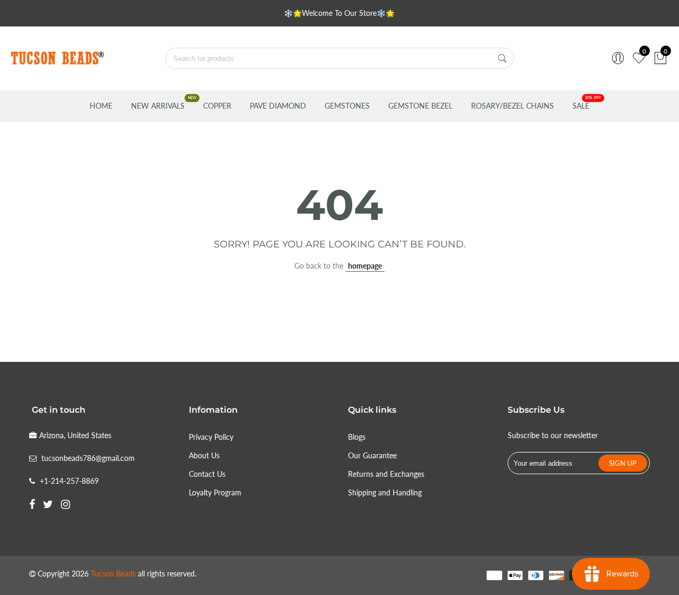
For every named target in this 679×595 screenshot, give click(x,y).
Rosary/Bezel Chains (512, 105)
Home (101, 105)
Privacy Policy (211, 436)
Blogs (356, 436)
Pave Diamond (278, 105)
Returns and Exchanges (386, 473)
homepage (365, 265)
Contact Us (207, 473)
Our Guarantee (372, 455)
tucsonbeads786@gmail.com (88, 458)
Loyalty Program (215, 492)
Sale (580, 105)
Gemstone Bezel (420, 105)
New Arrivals (158, 105)
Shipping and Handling (385, 492)
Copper (217, 105)
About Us (204, 455)
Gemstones (347, 105)
